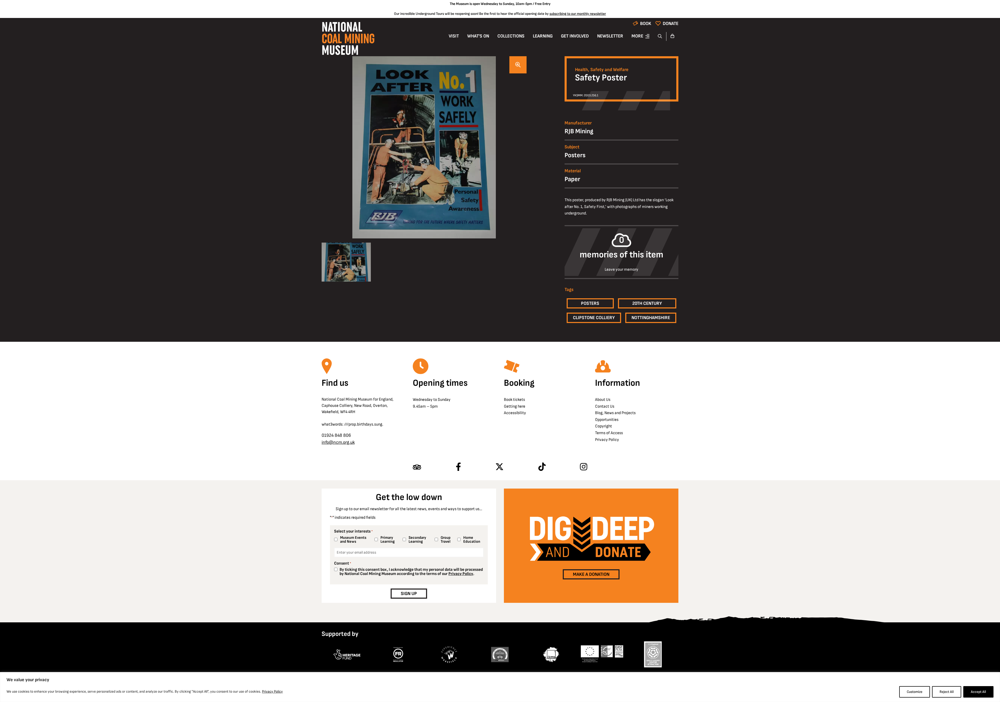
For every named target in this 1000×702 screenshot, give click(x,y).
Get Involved (575, 36)
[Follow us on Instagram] (583, 467)
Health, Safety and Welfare (601, 69)
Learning (543, 36)
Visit (454, 36)
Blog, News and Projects (615, 412)
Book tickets (514, 399)
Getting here (514, 406)
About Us (602, 399)
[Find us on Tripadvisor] (417, 467)
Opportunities (606, 419)
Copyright (603, 426)
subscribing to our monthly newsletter (577, 13)
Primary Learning (387, 539)
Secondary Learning (417, 539)
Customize (914, 692)
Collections (510, 36)
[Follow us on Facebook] (458, 467)
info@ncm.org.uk (338, 442)
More (637, 36)
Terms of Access (609, 433)
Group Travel (446, 539)
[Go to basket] (672, 36)
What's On (478, 36)
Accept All (978, 692)
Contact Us (604, 406)
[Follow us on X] (499, 467)
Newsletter (610, 36)
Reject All (947, 692)
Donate (670, 23)
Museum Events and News (353, 539)
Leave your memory (621, 270)
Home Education (471, 539)
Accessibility (515, 412)
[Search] (660, 36)
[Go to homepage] (348, 40)
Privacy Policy (272, 691)
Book (645, 23)
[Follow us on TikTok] (542, 467)
